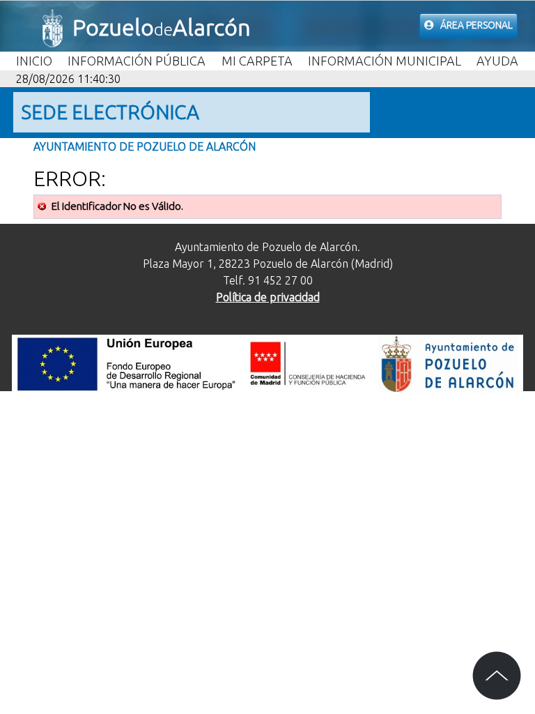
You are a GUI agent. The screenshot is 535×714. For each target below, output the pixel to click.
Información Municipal (384, 61)
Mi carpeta (257, 61)
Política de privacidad (268, 297)
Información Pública (137, 61)
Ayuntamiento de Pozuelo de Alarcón (144, 146)
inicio (34, 61)
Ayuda (497, 61)
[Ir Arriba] (496, 675)
